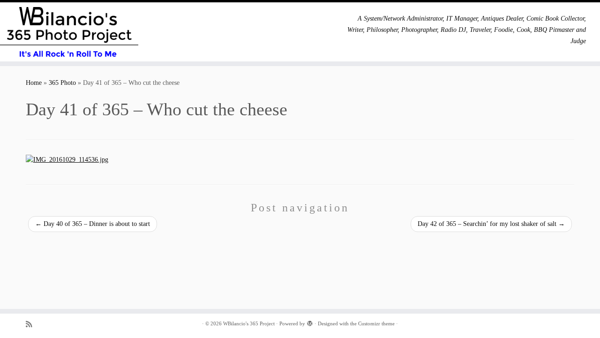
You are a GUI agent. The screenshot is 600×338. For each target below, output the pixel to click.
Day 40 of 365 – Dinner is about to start (92, 223)
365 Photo (62, 82)
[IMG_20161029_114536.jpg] (67, 159)
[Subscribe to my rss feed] (32, 324)
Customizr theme (376, 323)
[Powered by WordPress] (310, 322)
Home (34, 82)
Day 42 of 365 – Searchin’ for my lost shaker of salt (491, 223)
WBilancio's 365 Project (249, 323)
